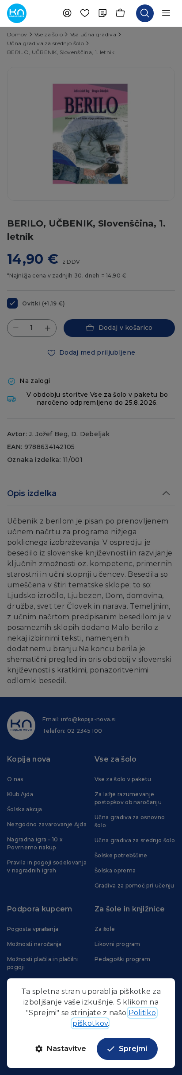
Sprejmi (133, 1048)
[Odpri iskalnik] (145, 13)
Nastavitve (66, 1048)
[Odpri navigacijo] (166, 13)
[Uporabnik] (67, 13)
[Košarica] (120, 13)
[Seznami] (102, 13)
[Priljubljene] (85, 13)
